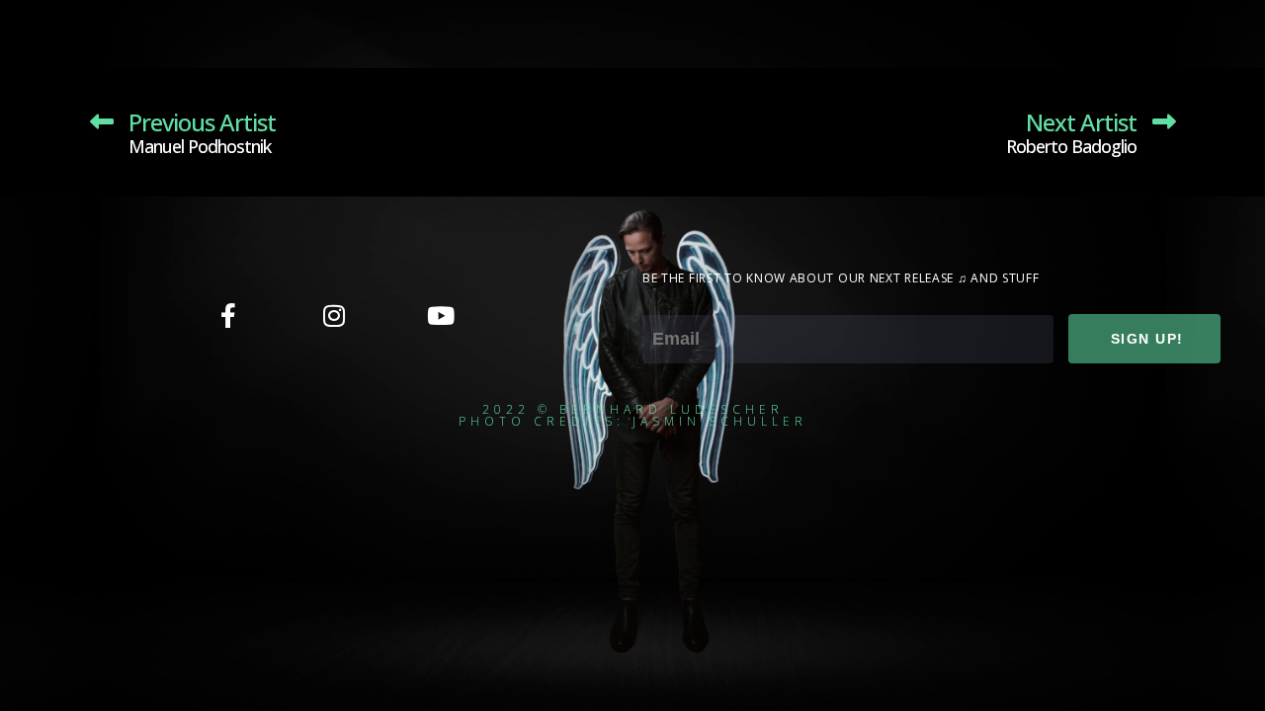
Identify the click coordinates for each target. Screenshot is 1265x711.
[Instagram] (334, 315)
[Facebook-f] (228, 315)
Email (663, 301)
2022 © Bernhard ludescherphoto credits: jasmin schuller (633, 415)
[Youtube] (439, 315)
